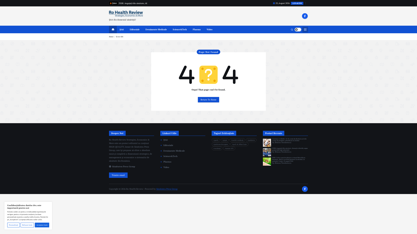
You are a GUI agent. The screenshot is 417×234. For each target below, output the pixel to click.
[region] (28, 216)
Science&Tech (180, 29)
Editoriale (135, 29)
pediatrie (252, 140)
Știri (122, 29)
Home (111, 37)
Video (209, 29)
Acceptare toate (42, 225)
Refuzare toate (27, 225)
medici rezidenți (237, 140)
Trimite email (118, 175)
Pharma (197, 29)
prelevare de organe (221, 144)
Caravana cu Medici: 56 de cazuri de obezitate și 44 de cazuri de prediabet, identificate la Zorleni (289, 139)
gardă (216, 140)
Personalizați (13, 225)
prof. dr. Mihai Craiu (240, 144)
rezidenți (217, 148)
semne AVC (230, 148)
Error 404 (119, 37)
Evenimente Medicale (156, 29)
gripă (225, 140)
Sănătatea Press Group (123, 166)
